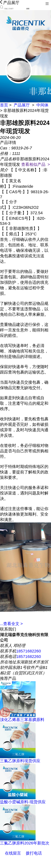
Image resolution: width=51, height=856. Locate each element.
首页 (4, 105)
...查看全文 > (11, 623)
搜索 (27, 9)
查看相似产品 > (35, 164)
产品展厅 (22, 105)
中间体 (42, 105)
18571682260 (28, 651)
